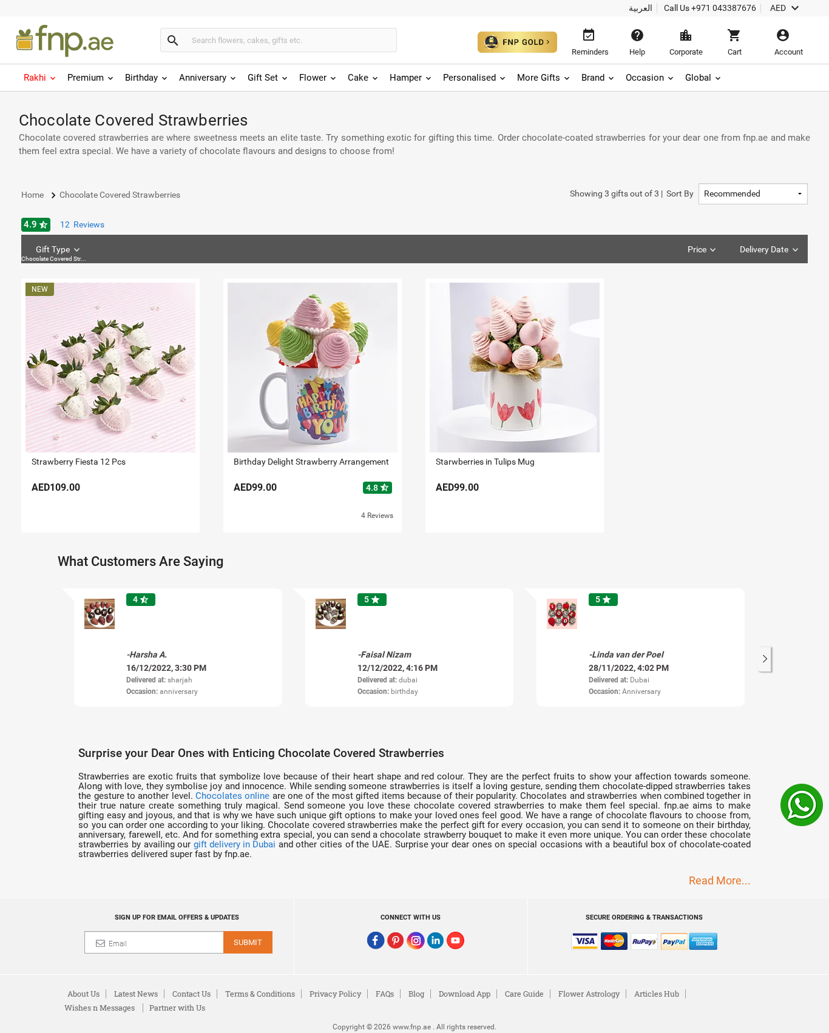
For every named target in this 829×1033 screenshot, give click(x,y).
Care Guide (524, 993)
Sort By (632, 193)
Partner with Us (177, 1007)
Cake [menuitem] (358, 77)
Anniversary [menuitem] (202, 77)
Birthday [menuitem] (141, 77)
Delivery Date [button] (764, 249)
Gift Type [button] (55, 253)
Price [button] (697, 249)
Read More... (720, 880)
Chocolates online (232, 796)
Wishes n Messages (99, 1007)
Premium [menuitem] (85, 77)
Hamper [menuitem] (406, 77)
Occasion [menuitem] (645, 77)
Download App (464, 993)
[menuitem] (41, 77)
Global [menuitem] (698, 77)
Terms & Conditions (260, 993)
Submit (248, 942)
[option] (178, 647)
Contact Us (191, 993)
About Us (83, 993)
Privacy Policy (335, 993)
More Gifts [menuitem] (538, 77)
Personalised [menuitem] (469, 77)
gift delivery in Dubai (235, 844)
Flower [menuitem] (313, 77)
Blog (416, 993)
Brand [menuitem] (592, 77)
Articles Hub (656, 993)
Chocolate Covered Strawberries (55, 258)
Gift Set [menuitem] (263, 77)
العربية (640, 8)
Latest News (136, 993)
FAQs (385, 993)
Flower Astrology (589, 993)
